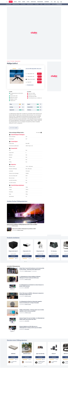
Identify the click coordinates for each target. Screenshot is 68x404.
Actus (15, 1)
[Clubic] (11, 2)
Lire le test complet (13, 127)
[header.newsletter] (54, 1)
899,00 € (39, 79)
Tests (19, 1)
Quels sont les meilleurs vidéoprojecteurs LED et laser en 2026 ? (22, 224)
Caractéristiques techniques (18, 134)
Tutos (28, 1)
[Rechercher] (51, 1)
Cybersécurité (8, 4)
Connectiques (14, 141)
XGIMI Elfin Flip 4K (26, 353)
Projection (13, 164)
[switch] (58, 2)
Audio (41, 4)
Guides (23, 1)
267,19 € (39, 76)
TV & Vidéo (37, 4)
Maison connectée (47, 4)
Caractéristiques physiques (17, 185)
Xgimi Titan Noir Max (40, 353)
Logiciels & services (16, 4)
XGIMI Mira (13, 353)
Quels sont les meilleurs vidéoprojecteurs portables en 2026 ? (24, 228)
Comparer (47, 1)
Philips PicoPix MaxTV (13, 251)
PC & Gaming (23, 4)
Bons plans (33, 1)
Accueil (8, 61)
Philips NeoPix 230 (40, 251)
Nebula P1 (54, 353)
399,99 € (39, 73)
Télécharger (40, 1)
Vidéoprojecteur (17, 61)
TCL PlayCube (54, 251)
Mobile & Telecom (30, 4)
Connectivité (14, 148)
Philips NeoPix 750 (27, 251)
